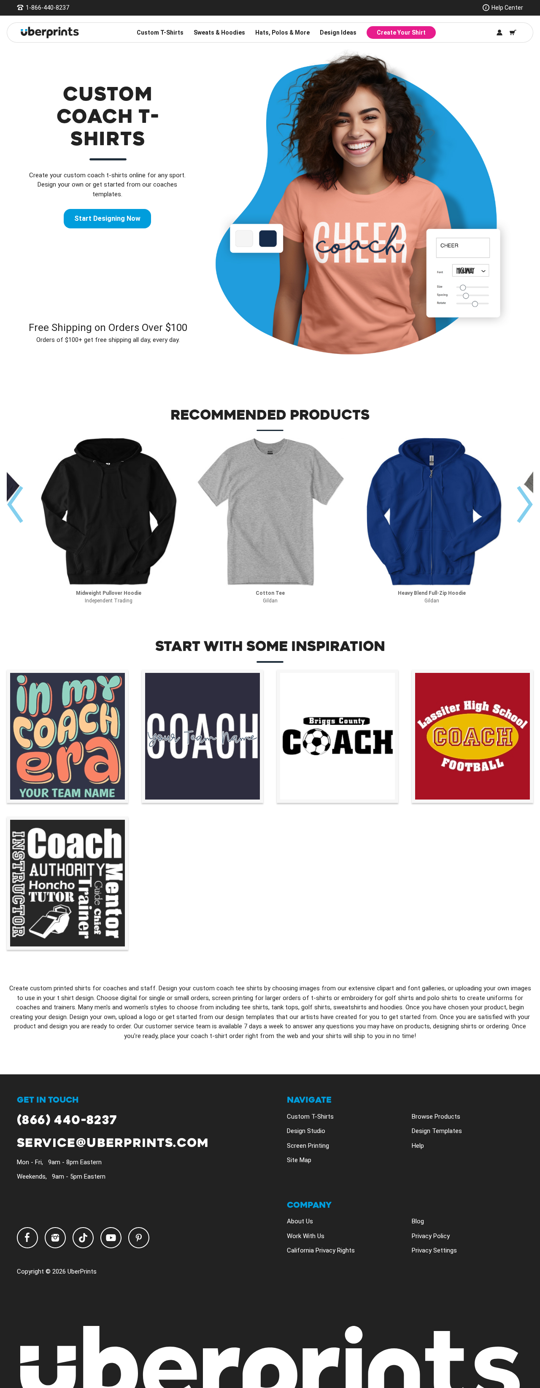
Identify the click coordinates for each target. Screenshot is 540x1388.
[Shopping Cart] (513, 32)
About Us (300, 1221)
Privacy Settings (434, 1250)
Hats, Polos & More (282, 32)
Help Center (507, 7)
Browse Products (436, 1116)
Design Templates (437, 1131)
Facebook (27, 1237)
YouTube (111, 1237)
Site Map (299, 1160)
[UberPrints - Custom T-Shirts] (49, 32)
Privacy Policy (431, 1236)
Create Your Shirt (401, 32)
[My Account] (499, 32)
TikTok (83, 1237)
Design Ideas (338, 32)
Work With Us (305, 1236)
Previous (16, 504)
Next (525, 504)
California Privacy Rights (321, 1250)
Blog (418, 1221)
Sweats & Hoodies (219, 32)
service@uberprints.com (113, 1143)
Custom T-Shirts (160, 32)
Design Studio (306, 1131)
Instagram (55, 1237)
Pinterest (138, 1237)
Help (418, 1145)
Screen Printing (308, 1145)
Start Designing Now (107, 218)
